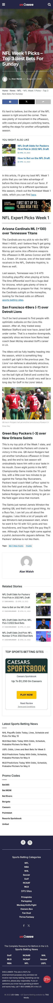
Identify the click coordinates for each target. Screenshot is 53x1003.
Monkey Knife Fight (26, 905)
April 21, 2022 (24, 627)
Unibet (5, 824)
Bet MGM (6, 790)
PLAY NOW (26, 694)
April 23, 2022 (24, 153)
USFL (43, 963)
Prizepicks (26, 897)
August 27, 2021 (34, 79)
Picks (29, 546)
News (12, 90)
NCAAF (26, 883)
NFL (19, 90)
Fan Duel (26, 913)
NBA (26, 867)
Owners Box (26, 909)
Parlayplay (26, 901)
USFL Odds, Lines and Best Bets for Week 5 (23, 749)
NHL (26, 871)
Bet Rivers (7, 796)
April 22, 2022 (24, 162)
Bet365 (5, 784)
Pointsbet (7, 812)
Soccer (26, 875)
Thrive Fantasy (26, 917)
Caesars (6, 807)
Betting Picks (16, 546)
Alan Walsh (16, 79)
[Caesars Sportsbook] (26, 205)
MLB (26, 886)
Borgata (6, 801)
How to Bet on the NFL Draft (34, 158)
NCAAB (26, 955)
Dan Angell (9, 601)
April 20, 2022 (24, 640)
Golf (26, 879)
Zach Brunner (10, 611)
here (33, 194)
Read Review (26, 703)
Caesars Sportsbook (26, 676)
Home (5, 90)
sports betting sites (12, 299)
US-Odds (15, 995)
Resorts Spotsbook (11, 818)
